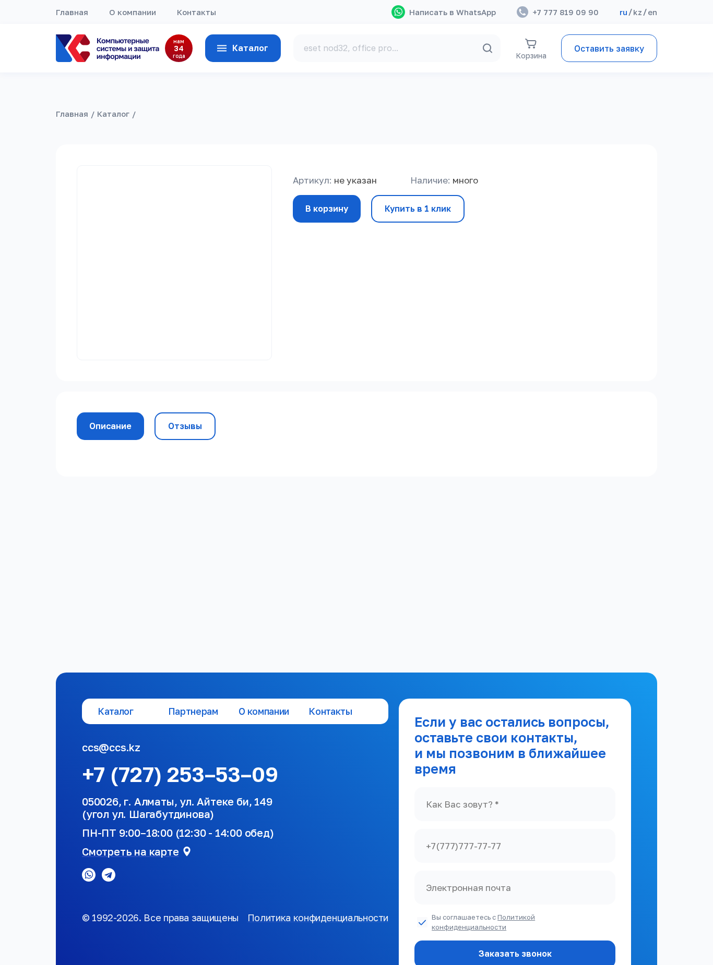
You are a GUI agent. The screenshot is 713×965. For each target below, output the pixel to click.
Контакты (196, 12)
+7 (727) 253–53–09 (180, 774)
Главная (72, 12)
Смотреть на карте (130, 851)
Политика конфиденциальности (317, 917)
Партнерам (193, 711)
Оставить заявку (609, 48)
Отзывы (185, 426)
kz (637, 12)
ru (623, 12)
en (652, 12)
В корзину (326, 208)
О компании (132, 12)
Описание (110, 426)
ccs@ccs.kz (111, 747)
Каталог (250, 48)
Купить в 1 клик (418, 208)
